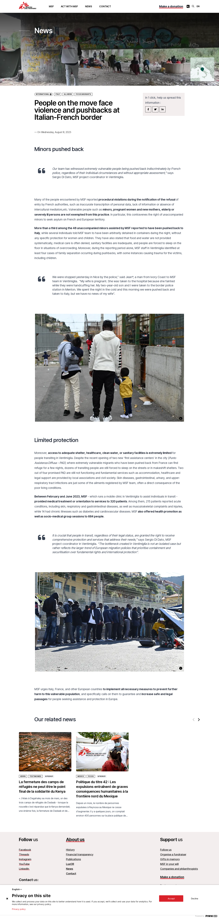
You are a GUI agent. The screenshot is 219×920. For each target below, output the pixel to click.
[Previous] (193, 719)
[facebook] (148, 109)
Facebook (25, 849)
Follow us (165, 849)
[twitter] (155, 109)
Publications (73, 859)
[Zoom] (109, 371)
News (88, 6)
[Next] (198, 719)
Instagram (25, 859)
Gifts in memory (170, 859)
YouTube (24, 864)
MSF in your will (169, 864)
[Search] (193, 6)
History (70, 849)
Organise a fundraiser (173, 854)
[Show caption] (180, 418)
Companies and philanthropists (179, 868)
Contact (105, 6)
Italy (57, 94)
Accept (171, 898)
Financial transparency (79, 854)
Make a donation (171, 6)
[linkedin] (163, 109)
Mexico (80, 776)
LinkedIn (24, 868)
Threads (24, 854)
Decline (194, 898)
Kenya (23, 776)
